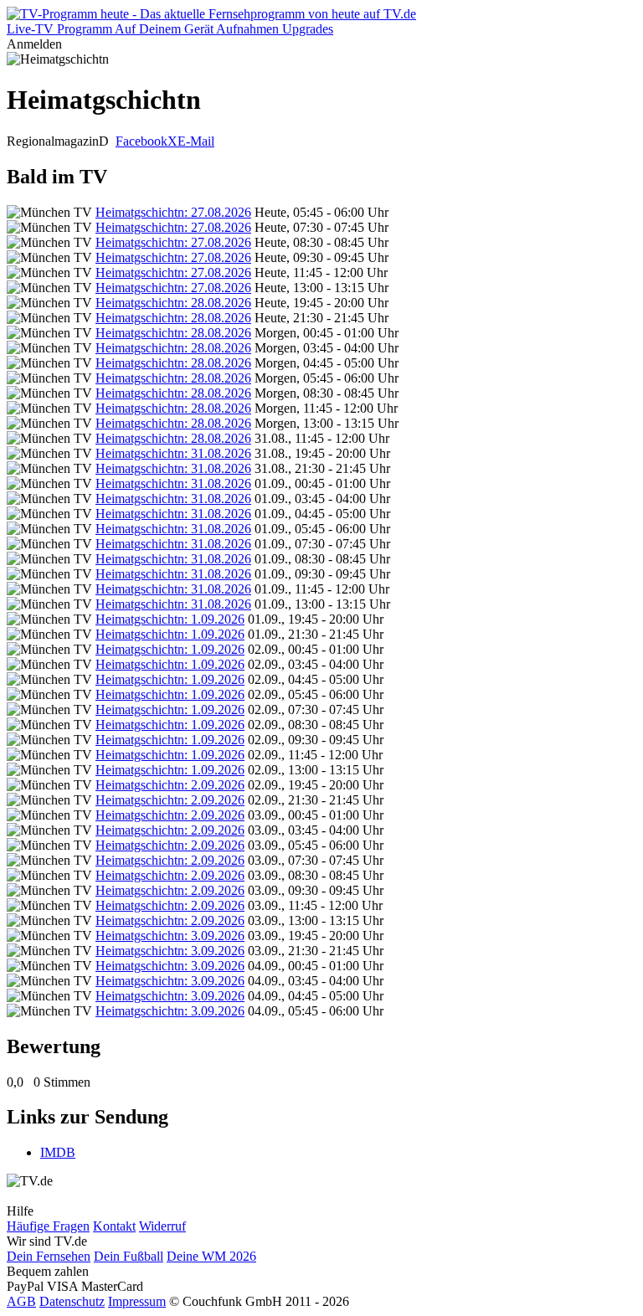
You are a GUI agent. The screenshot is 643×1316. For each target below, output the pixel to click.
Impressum (137, 1301)
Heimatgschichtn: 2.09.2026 (169, 785)
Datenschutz (72, 1301)
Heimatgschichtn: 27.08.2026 (173, 212)
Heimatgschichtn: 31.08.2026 (173, 453)
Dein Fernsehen (48, 1256)
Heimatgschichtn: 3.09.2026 (169, 935)
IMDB (57, 1152)
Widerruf (162, 1226)
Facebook (141, 141)
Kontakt (114, 1226)
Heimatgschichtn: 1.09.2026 (169, 619)
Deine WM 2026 (211, 1256)
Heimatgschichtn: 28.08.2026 (173, 303)
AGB (21, 1301)
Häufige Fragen (48, 1226)
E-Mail (195, 141)
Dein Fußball (128, 1256)
